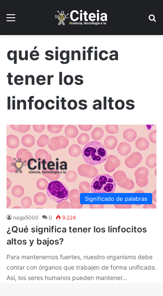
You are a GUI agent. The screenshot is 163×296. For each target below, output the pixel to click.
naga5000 (26, 217)
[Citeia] (81, 17)
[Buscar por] (152, 20)
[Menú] (11, 20)
